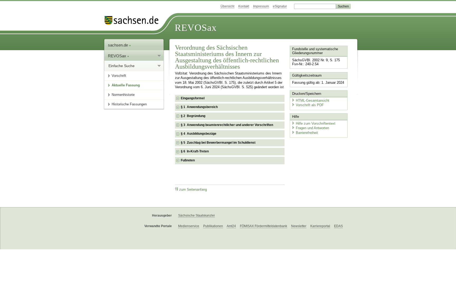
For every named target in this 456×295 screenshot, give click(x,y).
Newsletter (298, 226)
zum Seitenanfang (193, 189)
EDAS (338, 226)
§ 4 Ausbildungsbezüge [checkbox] (198, 133)
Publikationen (213, 226)
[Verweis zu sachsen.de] (133, 20)
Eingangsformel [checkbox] (193, 98)
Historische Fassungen (129, 104)
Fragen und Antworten (312, 128)
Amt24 (231, 226)
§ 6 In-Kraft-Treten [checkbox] (195, 151)
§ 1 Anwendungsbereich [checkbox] (199, 107)
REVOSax (196, 27)
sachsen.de (118, 45)
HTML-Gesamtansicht (312, 100)
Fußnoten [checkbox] (188, 160)
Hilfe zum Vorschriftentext (315, 123)
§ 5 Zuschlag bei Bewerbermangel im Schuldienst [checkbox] (218, 142)
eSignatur (280, 6)
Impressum (261, 6)
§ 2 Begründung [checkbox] (193, 116)
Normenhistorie (123, 95)
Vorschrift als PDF (310, 105)
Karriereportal (320, 226)
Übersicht (227, 6)
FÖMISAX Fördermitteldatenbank (263, 226)
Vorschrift (119, 76)
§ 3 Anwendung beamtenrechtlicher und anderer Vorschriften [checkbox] (227, 125)
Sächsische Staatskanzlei (196, 215)
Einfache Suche (121, 66)
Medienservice (188, 226)
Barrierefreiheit (307, 133)
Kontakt (243, 6)
